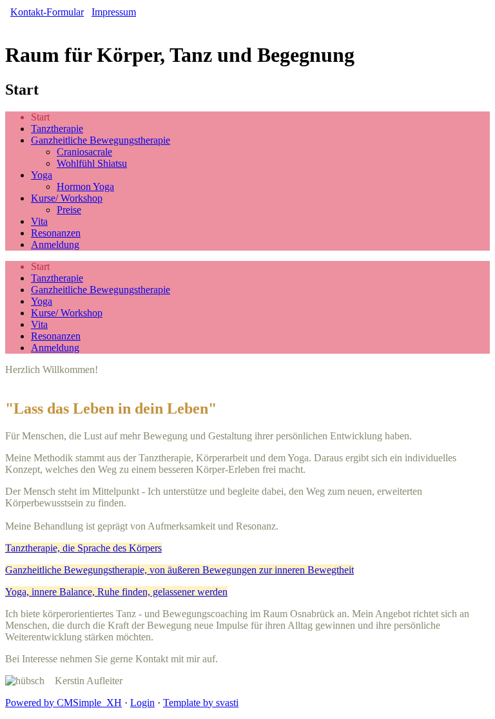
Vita (39, 221)
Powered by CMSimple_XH (63, 702)
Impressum (114, 11)
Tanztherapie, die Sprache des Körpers (83, 547)
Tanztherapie (57, 128)
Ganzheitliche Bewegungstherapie (100, 140)
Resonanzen (56, 232)
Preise (69, 209)
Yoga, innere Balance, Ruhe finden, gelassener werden (116, 591)
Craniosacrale (84, 151)
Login (142, 702)
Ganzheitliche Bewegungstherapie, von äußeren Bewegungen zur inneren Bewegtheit (179, 569)
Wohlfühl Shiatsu (92, 163)
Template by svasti (200, 702)
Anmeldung (55, 244)
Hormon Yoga (85, 186)
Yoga (41, 174)
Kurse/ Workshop (66, 198)
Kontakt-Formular (47, 11)
